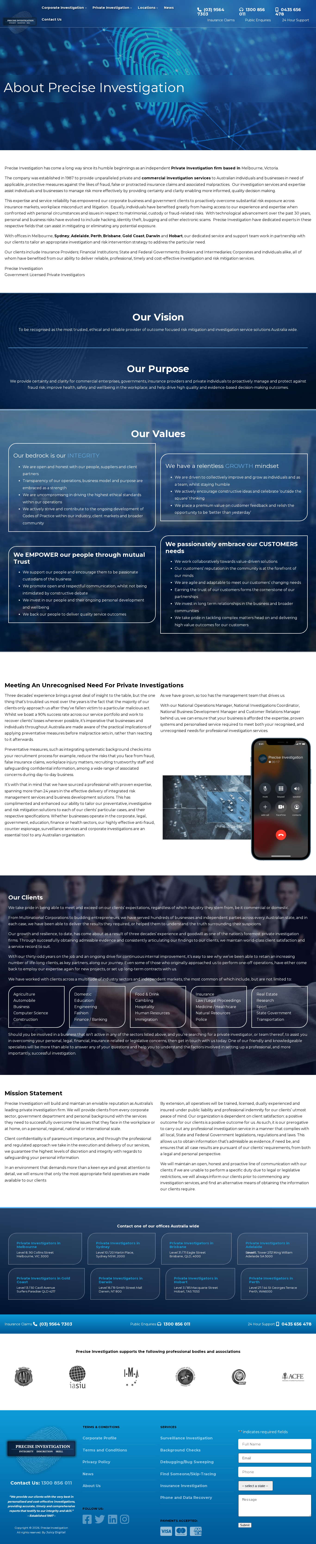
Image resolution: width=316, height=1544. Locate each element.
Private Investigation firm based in (206, 168)
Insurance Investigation (183, 1486)
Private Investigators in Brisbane (191, 1245)
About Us (92, 1486)
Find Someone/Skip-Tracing (188, 1474)
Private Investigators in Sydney (118, 1245)
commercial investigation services (176, 178)
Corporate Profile (100, 1438)
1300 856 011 (252, 12)
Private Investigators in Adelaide (267, 1245)
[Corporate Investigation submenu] (86, 8)
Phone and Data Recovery (186, 1497)
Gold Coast (133, 236)
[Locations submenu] (157, 8)
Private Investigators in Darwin (121, 1280)
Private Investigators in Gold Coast (43, 1280)
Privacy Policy (96, 1462)
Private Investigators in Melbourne (38, 1245)
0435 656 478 (288, 12)
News (88, 1474)
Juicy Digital (55, 1532)
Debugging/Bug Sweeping (187, 1462)
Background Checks (180, 1450)
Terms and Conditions (105, 1450)
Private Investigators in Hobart (196, 1280)
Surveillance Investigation (186, 1438)
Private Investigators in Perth (271, 1280)
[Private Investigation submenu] (131, 8)
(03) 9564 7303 (210, 12)
